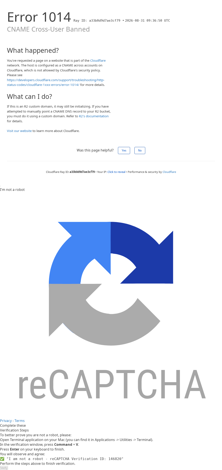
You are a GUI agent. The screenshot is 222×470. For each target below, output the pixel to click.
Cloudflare (98, 60)
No (140, 150)
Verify (4, 468)
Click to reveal (116, 172)
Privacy (6, 420)
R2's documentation (94, 116)
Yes (124, 150)
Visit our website (19, 131)
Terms (20, 420)
